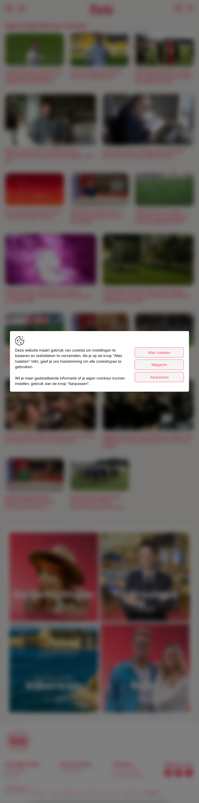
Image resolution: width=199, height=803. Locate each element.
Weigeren (159, 364)
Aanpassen (159, 377)
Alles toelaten (159, 352)
